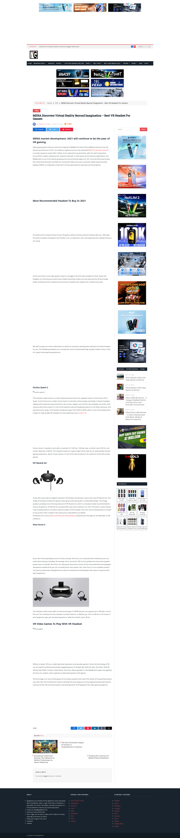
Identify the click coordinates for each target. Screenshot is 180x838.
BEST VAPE (97, 63)
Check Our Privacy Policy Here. (36, 812)
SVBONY (117, 801)
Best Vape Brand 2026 (112, 63)
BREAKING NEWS (39, 63)
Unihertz (117, 811)
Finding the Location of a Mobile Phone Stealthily (98, 757)
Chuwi (116, 803)
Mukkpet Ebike (118, 824)
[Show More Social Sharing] (75, 129)
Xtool (116, 818)
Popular (121, 369)
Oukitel (116, 821)
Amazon (51, 63)
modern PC (82, 413)
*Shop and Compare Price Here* (37, 819)
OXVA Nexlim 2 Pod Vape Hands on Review (136, 389)
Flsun (116, 813)
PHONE (58, 63)
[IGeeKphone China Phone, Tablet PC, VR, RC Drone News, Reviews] (33, 55)
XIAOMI (142, 369)
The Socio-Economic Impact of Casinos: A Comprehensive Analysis (72, 744)
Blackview (117, 806)
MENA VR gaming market (97, 150)
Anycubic (117, 816)
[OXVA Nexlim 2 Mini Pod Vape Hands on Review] (120, 377)
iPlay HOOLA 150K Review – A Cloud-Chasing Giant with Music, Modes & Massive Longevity (136, 415)
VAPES (88, 63)
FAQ (37, 110)
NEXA (72, 811)
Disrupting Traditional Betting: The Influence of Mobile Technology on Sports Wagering (44, 759)
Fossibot (117, 808)
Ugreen (116, 826)
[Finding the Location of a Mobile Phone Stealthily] (99, 746)
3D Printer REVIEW (132, 369)
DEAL (140, 63)
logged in (46, 776)
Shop (146, 63)
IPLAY (72, 818)
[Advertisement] (90, 28)
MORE (134, 63)
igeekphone (40, 835)
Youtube (29, 823)
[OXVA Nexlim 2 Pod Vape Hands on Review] (120, 387)
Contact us (30, 810)
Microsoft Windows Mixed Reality (63, 516)
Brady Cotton (44, 124)
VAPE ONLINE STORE (77, 801)
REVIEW (125, 63)
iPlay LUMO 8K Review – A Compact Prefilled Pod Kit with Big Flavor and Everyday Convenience (136, 401)
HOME (30, 63)
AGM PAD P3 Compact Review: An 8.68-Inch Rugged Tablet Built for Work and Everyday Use (60, 46)
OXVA (72, 808)
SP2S (72, 816)
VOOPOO (73, 806)
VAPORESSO (74, 803)
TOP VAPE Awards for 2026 (74, 63)
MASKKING (74, 813)
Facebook (30, 821)
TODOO (73, 821)
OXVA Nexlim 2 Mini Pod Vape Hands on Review (136, 379)
